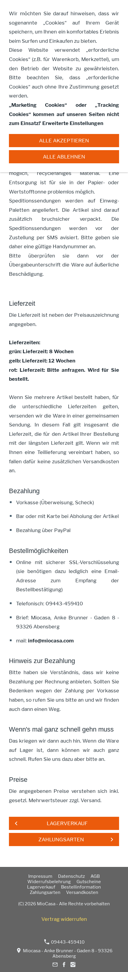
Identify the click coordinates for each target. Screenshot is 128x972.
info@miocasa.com (51, 641)
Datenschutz (71, 876)
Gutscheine (89, 881)
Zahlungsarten (45, 892)
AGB (95, 876)
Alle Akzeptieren (64, 141)
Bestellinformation (81, 887)
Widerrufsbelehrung (49, 881)
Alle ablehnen (64, 157)
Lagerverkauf (41, 887)
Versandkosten (82, 892)
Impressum (40, 876)
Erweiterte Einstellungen (72, 123)
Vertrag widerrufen (64, 919)
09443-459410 (67, 942)
